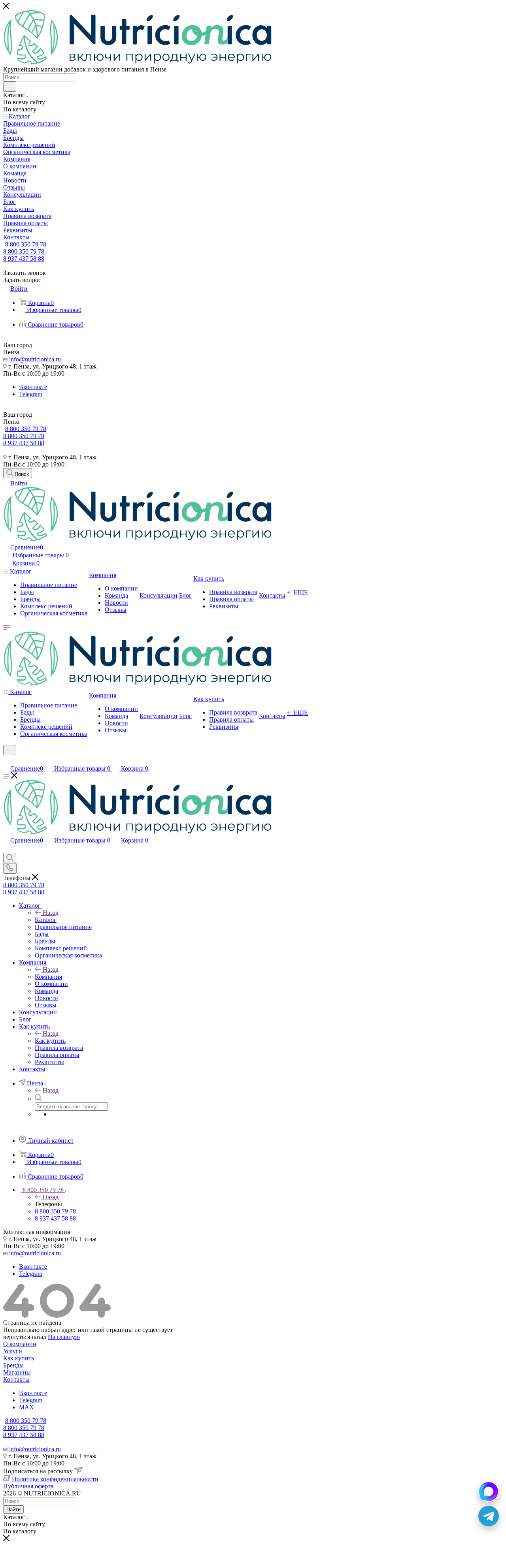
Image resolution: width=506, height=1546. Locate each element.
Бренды (13, 1365)
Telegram (30, 394)
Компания (48, 976)
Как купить (50, 1040)
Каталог (46, 919)
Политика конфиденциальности (55, 1479)
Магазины (17, 1372)
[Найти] (9, 86)
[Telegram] (488, 1516)
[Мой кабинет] (6, 760)
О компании (19, 1344)
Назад (51, 912)
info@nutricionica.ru (35, 359)
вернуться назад (24, 1336)
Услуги (12, 1351)
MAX (26, 1407)
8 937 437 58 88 (23, 258)
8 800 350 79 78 (25, 244)
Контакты (16, 1379)
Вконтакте (33, 387)
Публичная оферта (28, 1486)
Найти (13, 1509)
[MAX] (488, 1491)
